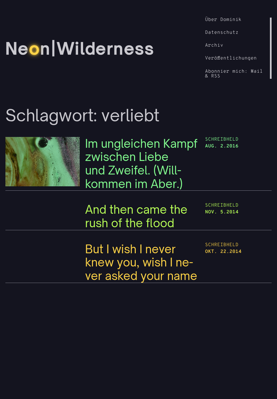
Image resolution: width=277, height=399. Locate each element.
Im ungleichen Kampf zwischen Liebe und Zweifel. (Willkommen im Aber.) (141, 164)
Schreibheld (221, 139)
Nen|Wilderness (80, 48)
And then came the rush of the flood (136, 216)
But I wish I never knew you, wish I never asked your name (141, 262)
